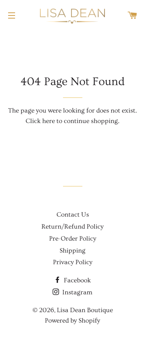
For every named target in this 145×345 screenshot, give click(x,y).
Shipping (72, 250)
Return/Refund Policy (72, 226)
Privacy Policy (72, 262)
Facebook (76, 280)
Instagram (76, 292)
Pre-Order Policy (72, 238)
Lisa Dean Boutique (85, 310)
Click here (40, 121)
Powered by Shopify (72, 320)
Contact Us (72, 214)
